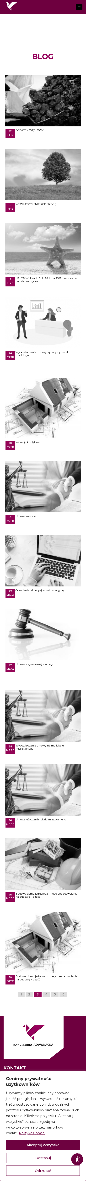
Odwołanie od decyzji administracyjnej (40, 590)
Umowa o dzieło (26, 516)
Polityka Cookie (32, 1133)
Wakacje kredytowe (28, 442)
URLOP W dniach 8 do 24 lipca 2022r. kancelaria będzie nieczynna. (46, 280)
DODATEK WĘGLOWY (29, 130)
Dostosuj (43, 1158)
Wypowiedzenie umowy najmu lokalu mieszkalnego (40, 747)
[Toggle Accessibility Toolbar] (77, 1159)
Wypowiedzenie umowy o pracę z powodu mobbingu (43, 354)
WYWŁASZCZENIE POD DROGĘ (36, 204)
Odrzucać (43, 1171)
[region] (43, 1126)
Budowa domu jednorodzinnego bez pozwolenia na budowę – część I (46, 978)
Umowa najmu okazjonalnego (35, 664)
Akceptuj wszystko (43, 1145)
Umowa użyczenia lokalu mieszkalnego (41, 819)
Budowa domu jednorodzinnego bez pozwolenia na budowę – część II (46, 895)
